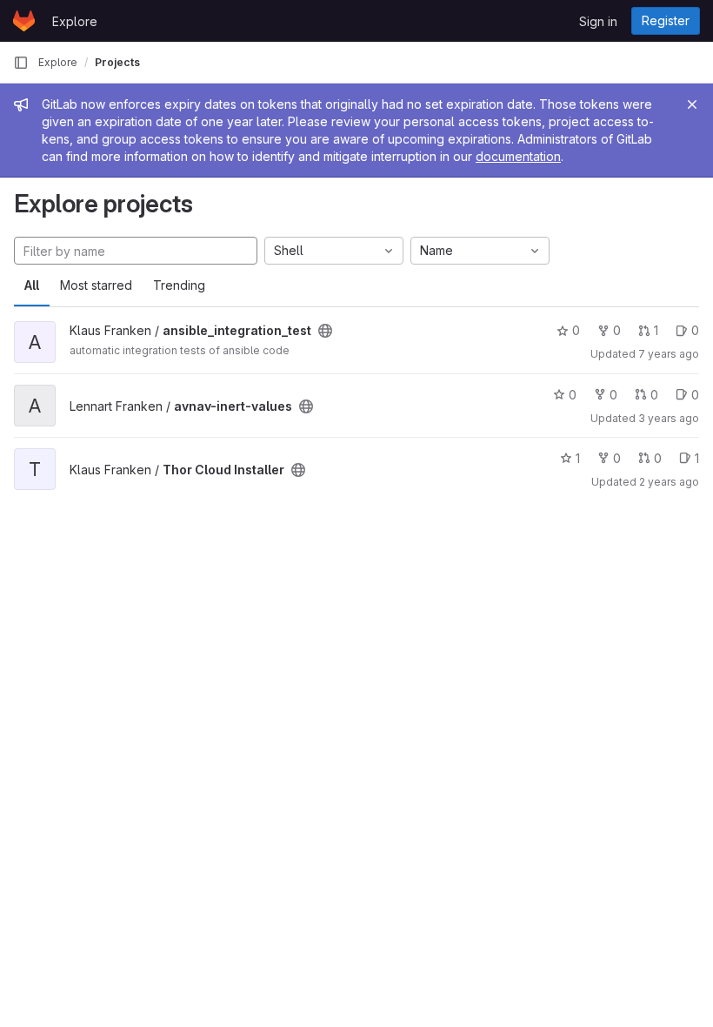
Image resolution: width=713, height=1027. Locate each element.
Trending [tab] (179, 285)
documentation (518, 156)
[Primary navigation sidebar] (21, 63)
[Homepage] (24, 21)
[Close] (692, 104)
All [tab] (31, 285)
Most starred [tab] (96, 285)
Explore (74, 21)
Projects (117, 62)
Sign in (598, 21)
